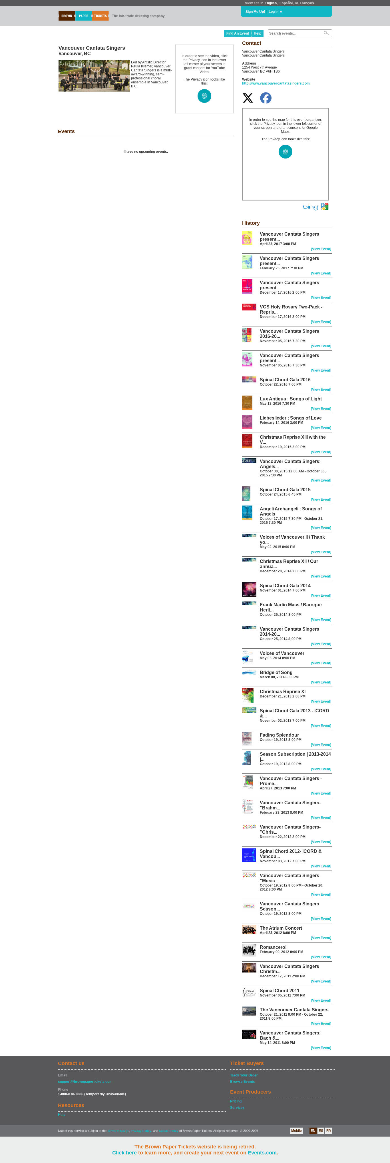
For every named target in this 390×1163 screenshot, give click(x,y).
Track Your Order (244, 1075)
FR (328, 1131)
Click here (124, 1153)
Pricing (236, 1101)
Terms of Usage (118, 1130)
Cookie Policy (168, 1130)
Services (237, 1108)
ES (321, 1131)
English (271, 3)
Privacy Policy (141, 1130)
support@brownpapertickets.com (85, 1082)
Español (286, 3)
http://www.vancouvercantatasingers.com (276, 83)
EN (313, 1131)
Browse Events (242, 1082)
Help (257, 33)
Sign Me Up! (255, 12)
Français (307, 3)
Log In (273, 12)
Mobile (296, 1131)
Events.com (262, 1153)
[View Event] (321, 249)
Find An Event (237, 33)
